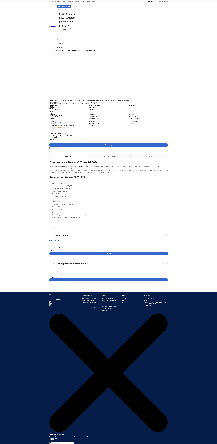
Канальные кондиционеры (76, 69)
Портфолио (70, 1)
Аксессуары (64, 86)
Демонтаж (58, 1)
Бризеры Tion (60, 90)
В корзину (108, 145)
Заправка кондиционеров (109, 306)
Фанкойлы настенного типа (64, 76)
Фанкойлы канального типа (64, 79)
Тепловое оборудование (76, 81)
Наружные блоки (61, 63)
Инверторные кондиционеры (64, 56)
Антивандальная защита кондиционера (60, 274)
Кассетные (92, 107)
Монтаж (51, 1)
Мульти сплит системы (74, 50)
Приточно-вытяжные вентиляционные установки (70, 92)
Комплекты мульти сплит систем (65, 62)
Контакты (94, 1)
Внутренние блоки (61, 65)
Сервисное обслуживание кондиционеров (109, 301)
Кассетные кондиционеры (91, 50)
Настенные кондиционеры (57, 50)
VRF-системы (65, 94)
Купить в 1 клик (54, 148)
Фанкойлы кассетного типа (64, 78)
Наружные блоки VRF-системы (65, 97)
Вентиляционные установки (78, 88)
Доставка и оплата (85, 1)
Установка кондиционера (109, 298)
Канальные (92, 109)
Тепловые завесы (61, 83)
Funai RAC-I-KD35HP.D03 (56, 247)
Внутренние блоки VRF (62, 95)
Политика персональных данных (57, 308)
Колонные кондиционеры (76, 70)
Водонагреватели (70, 85)
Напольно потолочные (74, 72)
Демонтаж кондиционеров (109, 304)
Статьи (77, 1)
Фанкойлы (63, 74)
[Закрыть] (108, 431)
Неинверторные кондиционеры (65, 58)
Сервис (64, 1)
